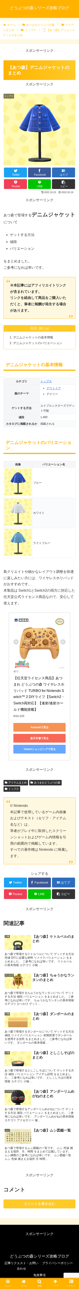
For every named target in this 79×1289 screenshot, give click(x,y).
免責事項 (39, 1275)
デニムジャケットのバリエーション (37, 343)
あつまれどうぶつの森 (47, 782)
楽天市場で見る (39, 738)
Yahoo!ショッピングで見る (39, 749)
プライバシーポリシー (57, 1263)
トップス (46, 381)
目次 (33, 328)
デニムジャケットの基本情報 (33, 337)
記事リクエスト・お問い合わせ (21, 1265)
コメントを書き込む (39, 1204)
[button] (70, 718)
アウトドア (54, 388)
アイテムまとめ (17, 782)
